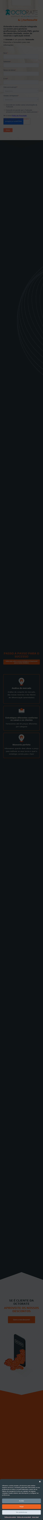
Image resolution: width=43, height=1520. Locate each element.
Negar (21, 1506)
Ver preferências (21, 1512)
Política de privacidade (24, 1517)
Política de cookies (10, 1517)
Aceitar (21, 1501)
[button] (40, 1482)
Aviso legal (35, 1517)
